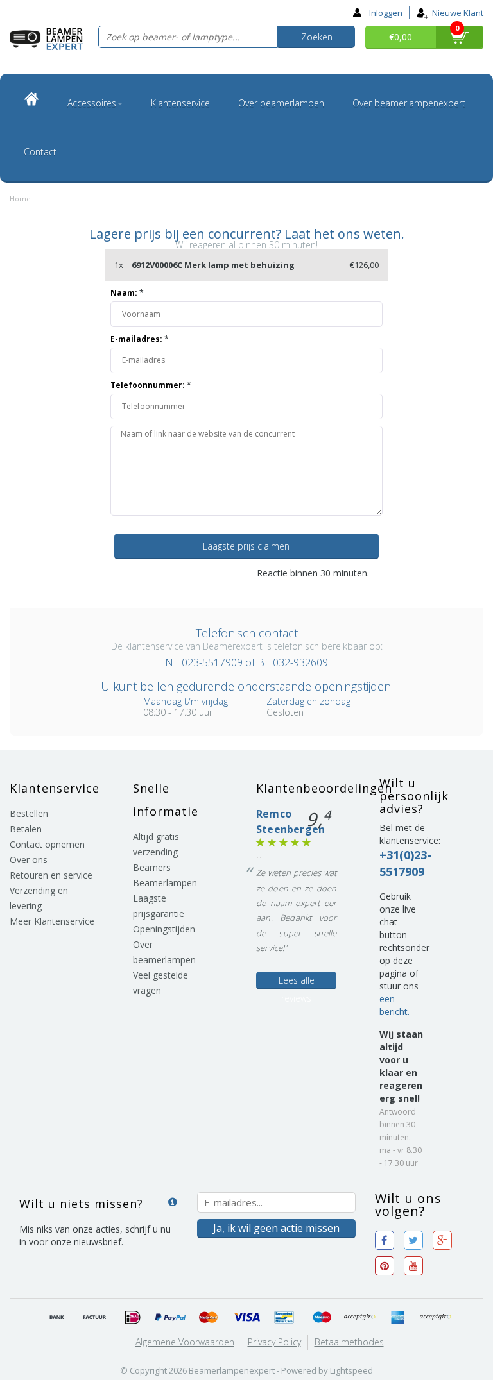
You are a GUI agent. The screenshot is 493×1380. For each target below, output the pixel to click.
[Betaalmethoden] (57, 1317)
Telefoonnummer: (150, 385)
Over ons (29, 860)
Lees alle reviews (297, 981)
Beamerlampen (165, 883)
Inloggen (385, 13)
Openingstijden (164, 929)
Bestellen (29, 813)
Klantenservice (180, 103)
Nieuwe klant (457, 13)
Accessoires (91, 103)
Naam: (127, 292)
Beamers (152, 867)
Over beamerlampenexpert (408, 103)
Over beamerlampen (281, 103)
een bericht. (394, 1005)
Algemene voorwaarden (184, 1342)
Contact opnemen (47, 844)
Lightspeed (351, 1370)
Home (20, 198)
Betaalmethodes (349, 1342)
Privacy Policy (274, 1342)
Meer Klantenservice (52, 921)
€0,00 (400, 37)
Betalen (26, 829)
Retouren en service (51, 875)
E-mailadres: (139, 338)
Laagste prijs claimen (246, 546)
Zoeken (317, 37)
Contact (40, 152)
